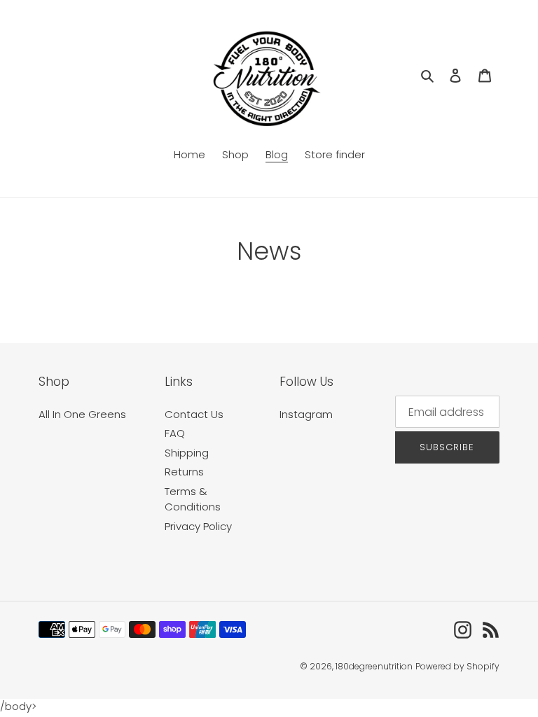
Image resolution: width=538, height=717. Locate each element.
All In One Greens (82, 414)
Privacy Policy (198, 526)
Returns (184, 471)
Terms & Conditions (193, 499)
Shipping (187, 452)
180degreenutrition (374, 666)
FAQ (175, 433)
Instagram (306, 414)
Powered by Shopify (457, 666)
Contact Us (194, 414)
